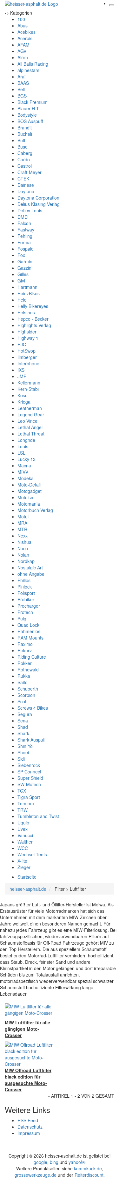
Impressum (28, 1133)
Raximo (25, 644)
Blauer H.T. (28, 108)
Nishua (24, 542)
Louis (22, 446)
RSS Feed (27, 1120)
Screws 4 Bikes (32, 708)
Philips (23, 580)
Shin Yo (25, 746)
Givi (21, 280)
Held (22, 299)
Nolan (23, 555)
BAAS (23, 83)
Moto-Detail (29, 484)
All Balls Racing (32, 64)
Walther (25, 841)
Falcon (24, 223)
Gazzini (24, 268)
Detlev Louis (29, 210)
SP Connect (29, 771)
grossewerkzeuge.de (35, 1175)
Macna (24, 465)
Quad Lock (28, 625)
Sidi (21, 759)
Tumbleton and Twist (38, 816)
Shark (23, 733)
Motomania (28, 504)
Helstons (26, 312)
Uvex (22, 829)
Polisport (26, 593)
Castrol (24, 166)
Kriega (23, 402)
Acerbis (24, 38)
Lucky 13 (26, 459)
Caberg (24, 153)
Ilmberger (27, 357)
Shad (22, 727)
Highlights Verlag (34, 325)
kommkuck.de (88, 1168)
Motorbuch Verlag (35, 510)
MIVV (22, 472)
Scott (22, 701)
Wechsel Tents (32, 854)
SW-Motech (29, 784)
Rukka (23, 676)
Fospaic (25, 248)
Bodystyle (27, 115)
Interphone (28, 363)
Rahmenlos (28, 631)
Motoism (26, 497)
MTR (22, 529)
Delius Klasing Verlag (38, 204)
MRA (22, 523)
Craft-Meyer (29, 172)
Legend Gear (30, 414)
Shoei (23, 752)
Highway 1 (27, 338)
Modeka (25, 478)
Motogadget (29, 491)
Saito (22, 682)
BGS (22, 95)
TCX (21, 790)
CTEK (23, 178)
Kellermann (28, 382)
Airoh (22, 57)
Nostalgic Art (30, 567)
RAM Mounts (30, 637)
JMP (21, 376)
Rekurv (24, 650)
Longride (26, 440)
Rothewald (28, 669)
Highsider (26, 331)
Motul (23, 516)
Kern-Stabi (28, 389)
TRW (22, 810)
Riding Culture (31, 657)
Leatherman (29, 408)
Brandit (24, 127)
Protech (25, 612)
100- (22, 19)
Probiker (25, 599)
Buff (21, 140)
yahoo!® (77, 1162)
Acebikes (26, 32)
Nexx (22, 535)
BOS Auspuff (30, 121)
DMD (22, 217)
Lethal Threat (30, 433)
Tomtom (25, 803)
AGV (21, 51)
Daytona (25, 191)
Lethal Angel (30, 427)
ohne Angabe (30, 574)
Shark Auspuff (31, 739)
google (40, 1162)
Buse (22, 146)
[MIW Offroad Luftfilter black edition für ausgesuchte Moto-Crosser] (30, 1053)
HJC (21, 344)
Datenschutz (30, 1126)
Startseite (26, 877)
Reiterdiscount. (90, 1175)
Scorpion (26, 695)
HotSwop (26, 351)
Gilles (23, 274)
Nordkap (26, 561)
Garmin (24, 261)
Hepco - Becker (33, 319)
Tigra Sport (28, 797)
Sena (22, 720)
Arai (21, 76)
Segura (24, 714)
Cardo (23, 159)
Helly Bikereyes (32, 306)
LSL (21, 453)
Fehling (24, 236)
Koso (22, 395)
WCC (22, 848)
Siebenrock (28, 765)
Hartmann (27, 287)
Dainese (25, 185)
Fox (21, 255)
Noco (22, 548)
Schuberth (27, 688)
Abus (22, 25)
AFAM (23, 44)
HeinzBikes (28, 293)
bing (54, 1162)
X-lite (22, 861)
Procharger (28, 606)
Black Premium (32, 102)
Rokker (24, 663)
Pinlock (24, 586)
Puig (21, 618)
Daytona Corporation (38, 197)
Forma (24, 242)
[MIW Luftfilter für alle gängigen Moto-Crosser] (30, 1009)
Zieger (23, 867)
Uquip (23, 822)
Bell (21, 89)
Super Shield (30, 778)
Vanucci (25, 835)
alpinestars (28, 70)
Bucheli (24, 134)
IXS (20, 370)
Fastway (25, 229)
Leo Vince (27, 421)
